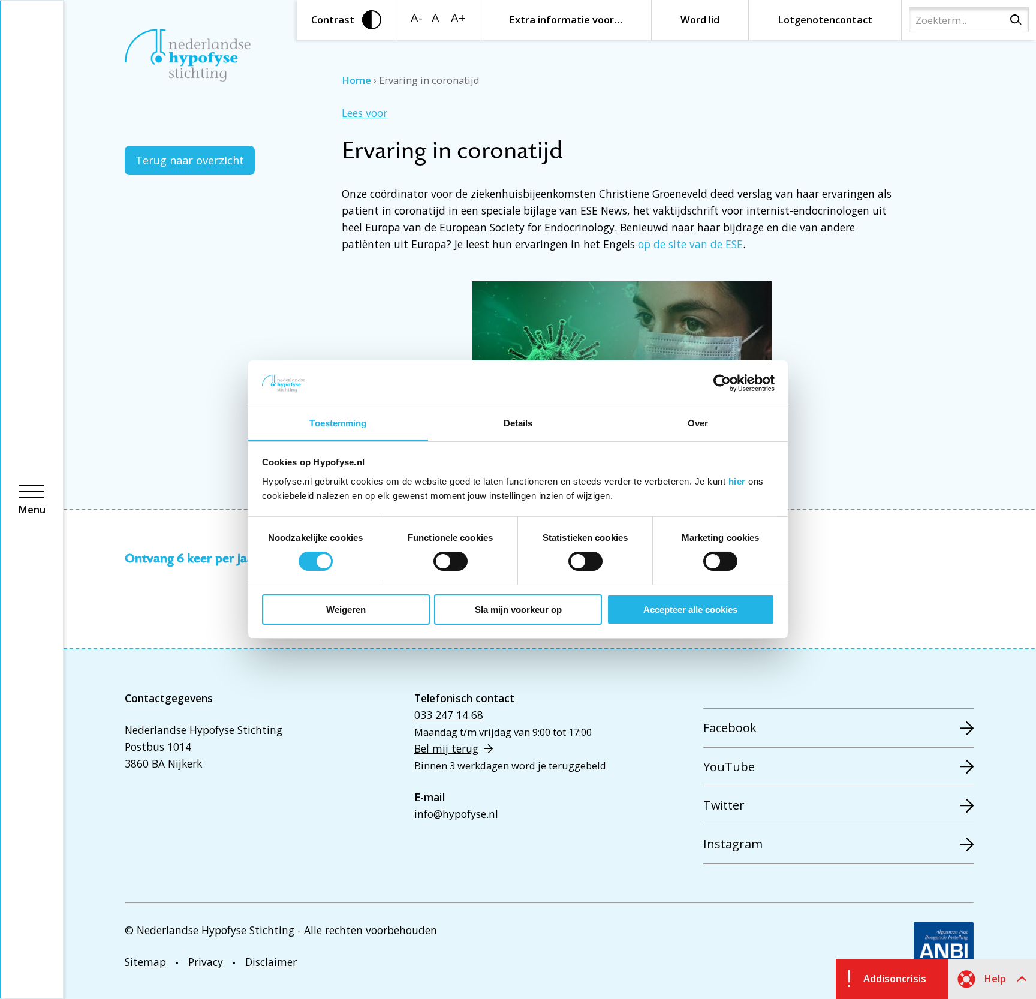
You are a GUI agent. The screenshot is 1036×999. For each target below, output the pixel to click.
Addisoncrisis (894, 978)
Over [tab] (698, 423)
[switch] (450, 561)
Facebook (730, 728)
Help (995, 978)
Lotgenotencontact (825, 19)
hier (737, 481)
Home (356, 80)
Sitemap (145, 962)
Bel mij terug (446, 748)
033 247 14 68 (448, 715)
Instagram (733, 844)
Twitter (724, 805)
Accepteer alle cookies (690, 609)
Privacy (205, 962)
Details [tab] (518, 423)
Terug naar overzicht (189, 160)
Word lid (699, 19)
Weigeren (346, 609)
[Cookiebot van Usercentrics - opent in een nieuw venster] (722, 383)
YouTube (729, 767)
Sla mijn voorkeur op (518, 609)
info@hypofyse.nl (456, 814)
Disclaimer (271, 962)
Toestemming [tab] (337, 423)
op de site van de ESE (690, 244)
